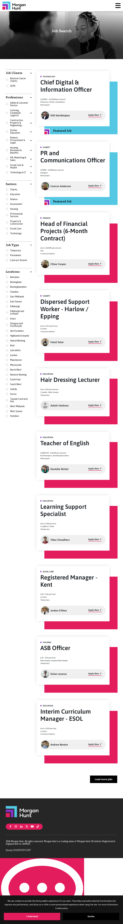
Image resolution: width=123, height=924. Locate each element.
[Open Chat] (42, 891)
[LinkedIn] (21, 826)
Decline (91, 916)
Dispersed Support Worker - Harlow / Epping (65, 309)
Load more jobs (103, 779)
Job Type (12, 245)
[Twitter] (26, 826)
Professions (14, 97)
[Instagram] (15, 826)
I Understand (32, 916)
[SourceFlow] (22, 850)
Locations (13, 271)
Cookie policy (61, 908)
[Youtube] (32, 826)
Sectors (11, 184)
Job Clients (14, 73)
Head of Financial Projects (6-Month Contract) (64, 231)
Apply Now (93, 115)
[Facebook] (10, 826)
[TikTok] (37, 826)
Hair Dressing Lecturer (70, 379)
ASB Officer (55, 647)
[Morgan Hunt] (14, 6)
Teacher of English (64, 443)
